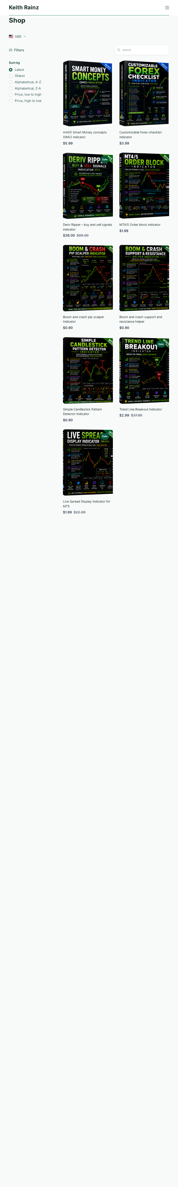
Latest (19, 69)
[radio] (16, 69)
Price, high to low (28, 101)
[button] (17, 36)
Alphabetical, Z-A (28, 88)
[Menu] (167, 8)
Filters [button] (19, 50)
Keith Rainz (24, 7)
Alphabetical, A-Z (28, 82)
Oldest (20, 76)
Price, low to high (28, 94)
